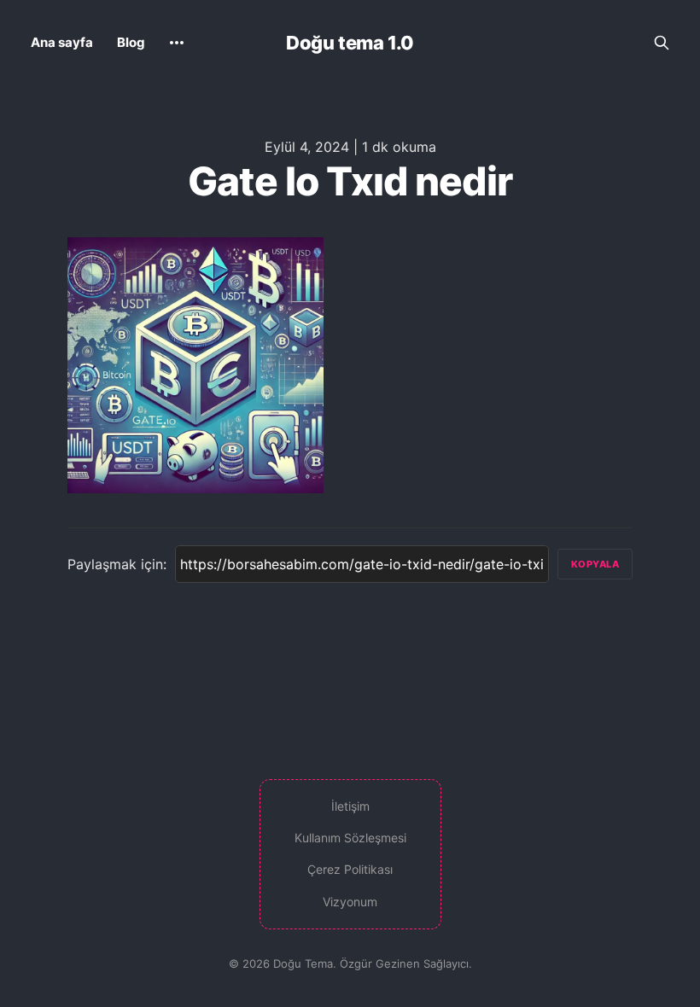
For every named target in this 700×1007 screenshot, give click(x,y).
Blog (131, 42)
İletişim (350, 806)
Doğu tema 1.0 (349, 42)
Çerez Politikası (350, 869)
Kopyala (595, 564)
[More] (177, 42)
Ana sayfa (62, 42)
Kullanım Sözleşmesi (350, 837)
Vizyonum (350, 901)
